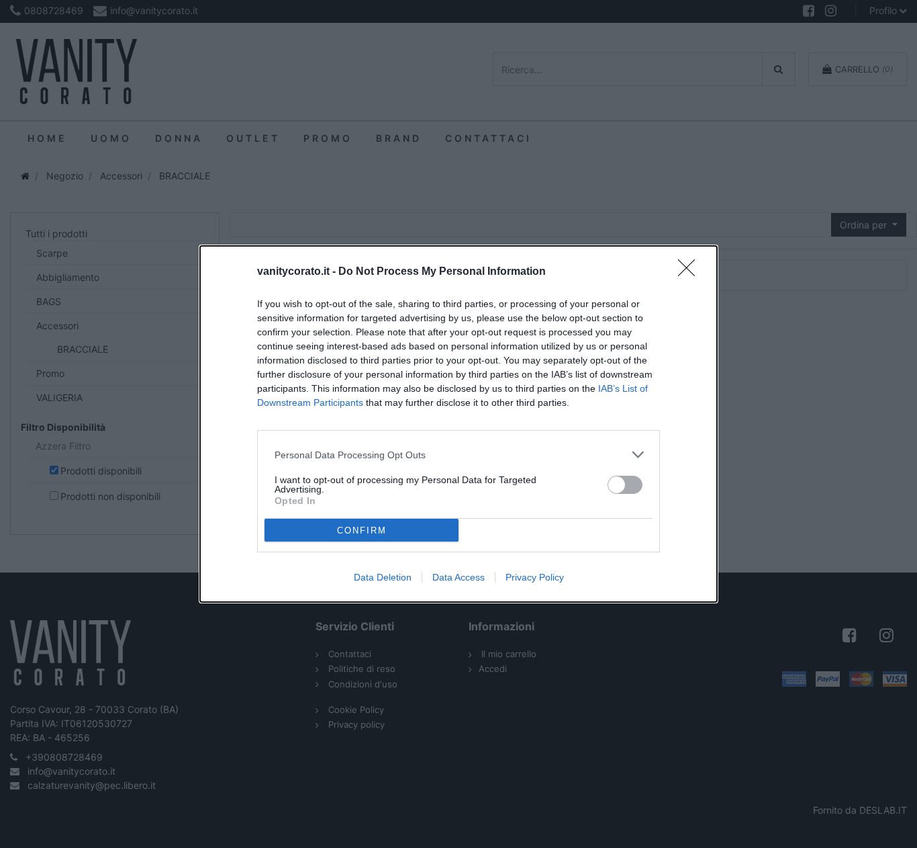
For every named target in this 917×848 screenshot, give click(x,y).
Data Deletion (383, 577)
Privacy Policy (534, 577)
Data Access (458, 577)
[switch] (625, 485)
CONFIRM (362, 530)
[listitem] (458, 455)
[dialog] (458, 424)
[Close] (691, 272)
